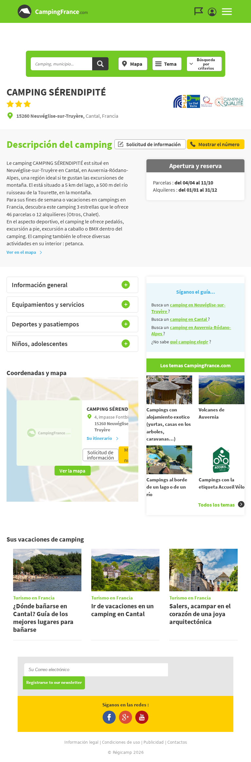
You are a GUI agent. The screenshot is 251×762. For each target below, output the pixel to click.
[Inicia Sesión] (213, 12)
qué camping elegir (189, 342)
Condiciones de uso (121, 742)
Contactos (177, 742)
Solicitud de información (153, 144)
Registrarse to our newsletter (54, 682)
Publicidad (153, 742)
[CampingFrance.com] (125, 11)
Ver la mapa (72, 470)
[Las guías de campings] (200, 11)
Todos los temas (216, 504)
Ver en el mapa (21, 252)
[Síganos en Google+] (125, 717)
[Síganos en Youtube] (141, 717)
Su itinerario (99, 438)
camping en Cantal (189, 319)
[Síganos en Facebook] (109, 717)
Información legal (81, 742)
